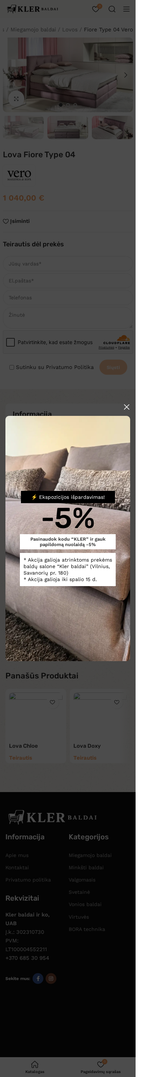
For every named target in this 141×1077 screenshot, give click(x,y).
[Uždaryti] (127, 407)
